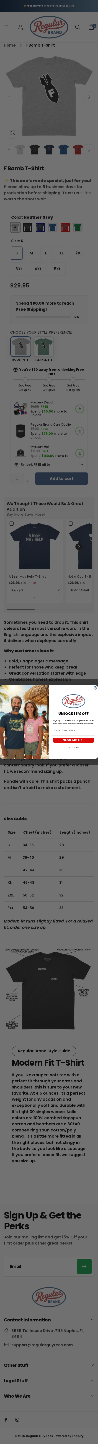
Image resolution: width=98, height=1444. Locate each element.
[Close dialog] (95, 687)
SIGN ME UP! (73, 740)
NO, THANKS (73, 748)
